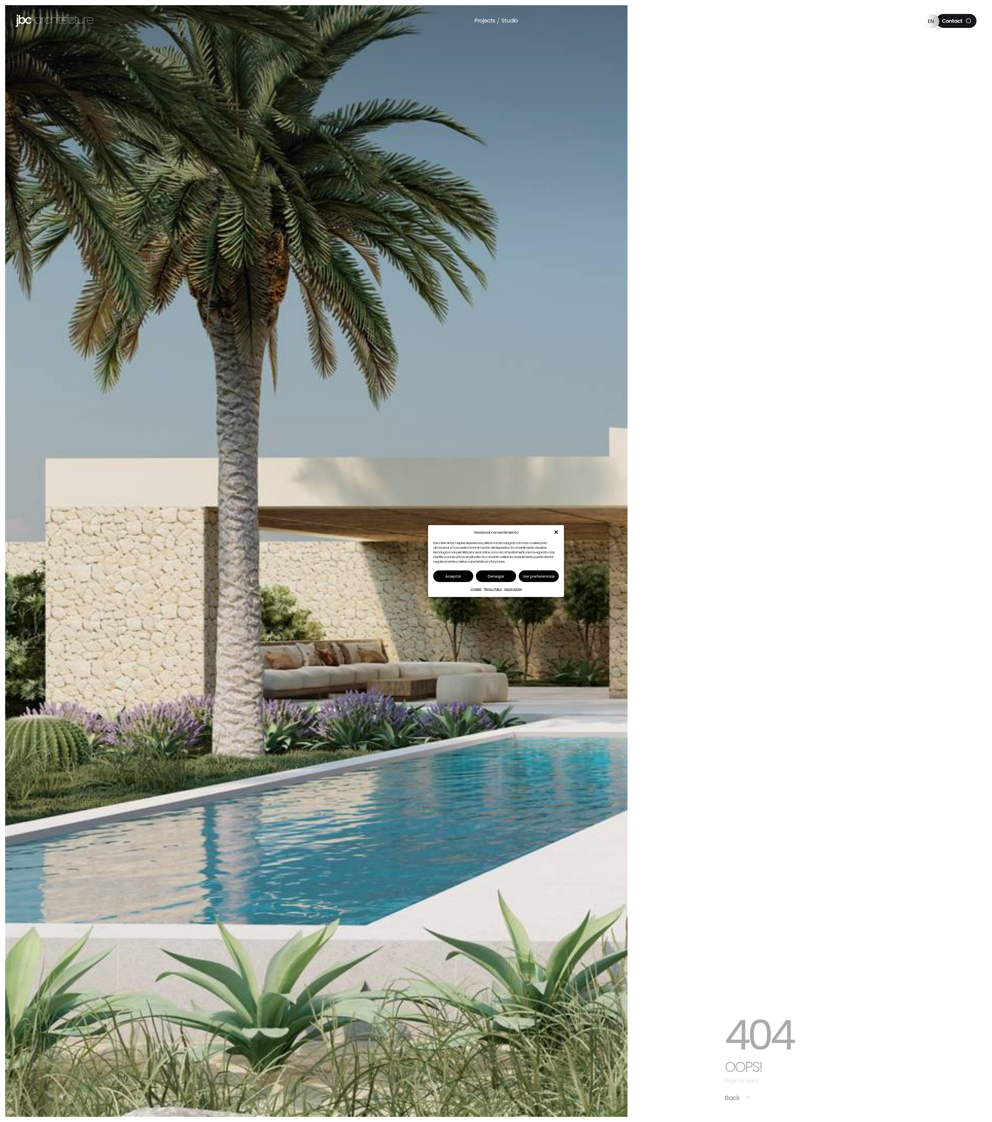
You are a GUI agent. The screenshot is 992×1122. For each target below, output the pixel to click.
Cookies (475, 589)
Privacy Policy (493, 589)
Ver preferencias (539, 576)
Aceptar (453, 576)
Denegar (496, 576)
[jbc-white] (54, 17)
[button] (556, 532)
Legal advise (513, 589)
